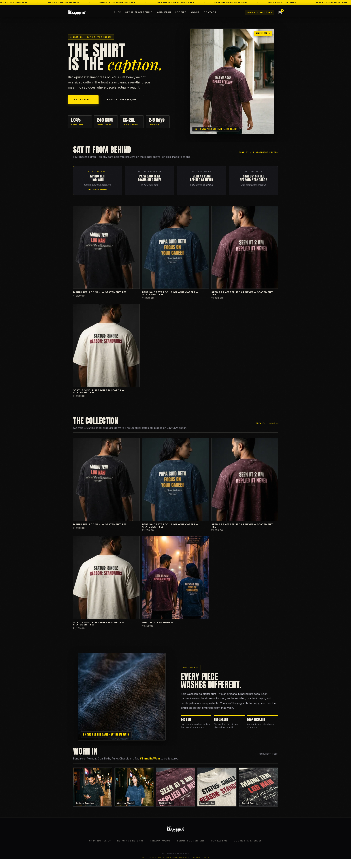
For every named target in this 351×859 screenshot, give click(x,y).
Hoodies (180, 12)
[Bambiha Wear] (77, 12)
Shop (117, 12)
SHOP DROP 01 (83, 99)
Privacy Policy (160, 840)
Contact (210, 12)
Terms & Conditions (191, 840)
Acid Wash (163, 12)
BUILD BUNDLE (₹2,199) (122, 99)
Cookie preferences (248, 840)
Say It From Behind (139, 12)
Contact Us (219, 840)
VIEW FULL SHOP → (267, 423)
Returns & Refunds (130, 840)
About (195, 12)
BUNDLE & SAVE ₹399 (260, 12)
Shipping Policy (100, 840)
